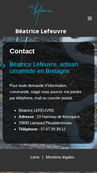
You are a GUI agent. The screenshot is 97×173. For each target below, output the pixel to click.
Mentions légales (60, 157)
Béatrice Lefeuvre (40, 31)
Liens (35, 157)
